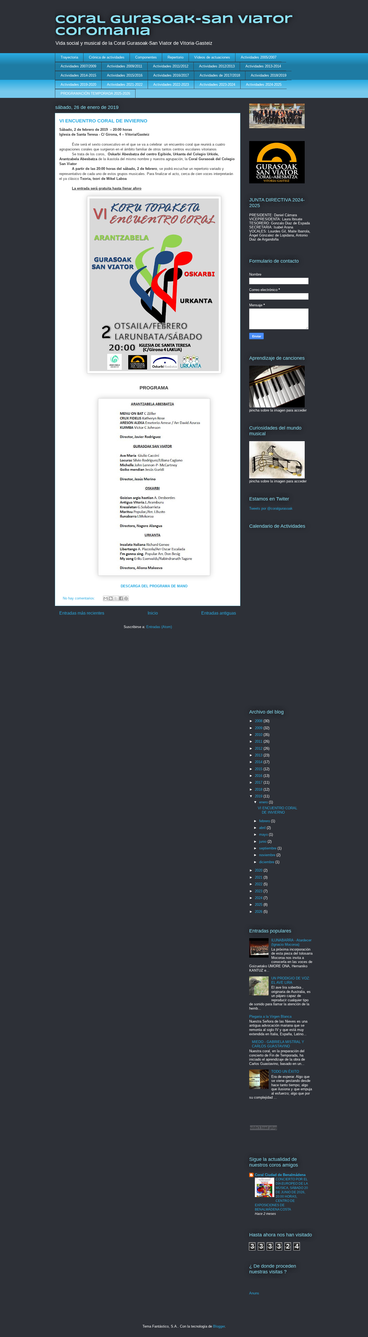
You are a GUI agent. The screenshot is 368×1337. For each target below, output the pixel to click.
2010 (259, 735)
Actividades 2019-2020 (78, 85)
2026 (259, 912)
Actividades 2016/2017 (171, 75)
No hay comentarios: (79, 598)
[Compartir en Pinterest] (126, 598)
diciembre (267, 862)
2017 (259, 782)
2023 (259, 891)
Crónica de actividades (106, 57)
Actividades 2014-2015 (78, 75)
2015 (259, 769)
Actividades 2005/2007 (258, 57)
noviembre (267, 855)
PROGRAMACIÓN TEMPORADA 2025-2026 (95, 93)
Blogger (219, 1326)
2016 (259, 776)
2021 (259, 877)
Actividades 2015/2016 (125, 75)
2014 (259, 762)
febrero (265, 821)
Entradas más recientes (81, 613)
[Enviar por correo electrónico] (105, 598)
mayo (264, 834)
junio (263, 841)
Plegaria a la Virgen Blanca (270, 1016)
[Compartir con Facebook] (121, 598)
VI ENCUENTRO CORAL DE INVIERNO (103, 121)
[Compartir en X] (116, 598)
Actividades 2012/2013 (217, 66)
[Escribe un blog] (110, 598)
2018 (259, 789)
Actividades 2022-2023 (171, 85)
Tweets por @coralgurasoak (271, 508)
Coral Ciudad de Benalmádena (280, 1175)
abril (263, 828)
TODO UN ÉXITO (285, 1071)
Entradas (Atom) (159, 627)
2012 (259, 748)
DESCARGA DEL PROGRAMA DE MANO (154, 586)
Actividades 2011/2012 (170, 66)
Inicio (153, 613)
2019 (259, 796)
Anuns (254, 1293)
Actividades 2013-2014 (263, 66)
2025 (259, 905)
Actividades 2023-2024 (217, 85)
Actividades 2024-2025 (264, 85)
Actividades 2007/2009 (78, 66)
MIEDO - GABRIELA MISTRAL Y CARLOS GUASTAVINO (278, 1044)
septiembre (268, 848)
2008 (259, 721)
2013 (259, 755)
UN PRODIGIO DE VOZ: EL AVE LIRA (290, 980)
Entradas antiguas (218, 613)
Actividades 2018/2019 (268, 75)
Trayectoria (69, 57)
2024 (259, 898)
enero (264, 802)
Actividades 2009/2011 (124, 66)
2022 (259, 884)
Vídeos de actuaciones (212, 57)
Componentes (146, 57)
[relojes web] (263, 1140)
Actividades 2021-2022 (125, 85)
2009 (259, 728)
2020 (259, 870)
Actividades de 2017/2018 (220, 75)
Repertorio (175, 57)
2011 (259, 741)
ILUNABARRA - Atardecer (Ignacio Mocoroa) (291, 942)
